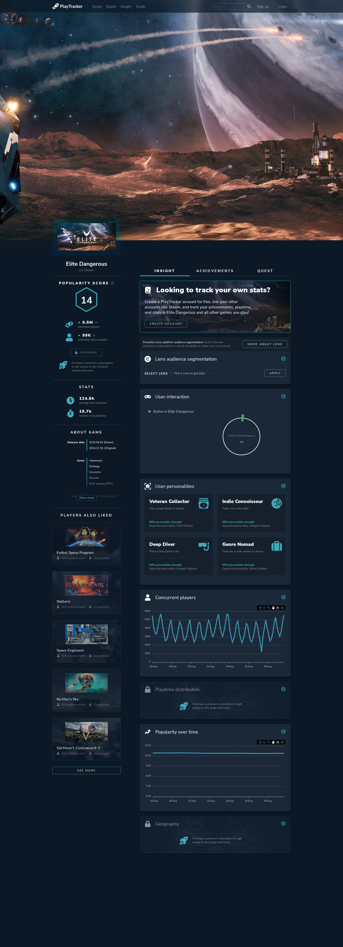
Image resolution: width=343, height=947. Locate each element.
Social (97, 6)
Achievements (215, 270)
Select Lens (156, 374)
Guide (140, 6)
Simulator (95, 472)
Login (283, 6)
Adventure (95, 460)
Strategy (94, 466)
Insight (126, 6)
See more (86, 770)
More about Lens (265, 344)
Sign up (263, 6)
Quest (111, 6)
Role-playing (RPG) (101, 484)
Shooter (94, 478)
